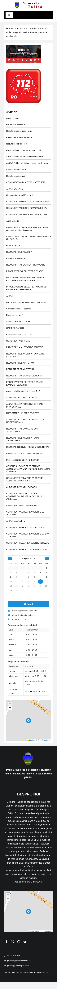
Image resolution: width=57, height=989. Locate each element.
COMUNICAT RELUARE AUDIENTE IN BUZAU (27, 543)
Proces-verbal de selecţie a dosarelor (22, 460)
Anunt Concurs (12, 221)
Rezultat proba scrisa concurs (19, 131)
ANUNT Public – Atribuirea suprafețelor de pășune (28, 163)
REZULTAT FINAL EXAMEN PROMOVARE (25, 265)
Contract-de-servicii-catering (18, 309)
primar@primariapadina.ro (24, 615)
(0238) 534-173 (19, 619)
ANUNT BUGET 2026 (16, 169)
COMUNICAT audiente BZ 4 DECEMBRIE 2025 (27, 201)
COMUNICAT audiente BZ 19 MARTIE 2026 (25, 182)
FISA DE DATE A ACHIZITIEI (19, 334)
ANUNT (9, 296)
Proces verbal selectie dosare (19, 137)
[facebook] (6, 941)
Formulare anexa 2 (14, 315)
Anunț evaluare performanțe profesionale (24, 150)
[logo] (28, 2)
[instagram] (18, 941)
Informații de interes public (29, 28)
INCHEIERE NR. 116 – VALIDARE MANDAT (26, 302)
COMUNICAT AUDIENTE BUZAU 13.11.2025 (26, 208)
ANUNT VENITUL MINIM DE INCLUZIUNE (25, 453)
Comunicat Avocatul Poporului (19, 195)
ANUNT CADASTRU (15, 521)
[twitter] (12, 941)
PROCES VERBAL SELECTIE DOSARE (24, 271)
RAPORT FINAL (13, 245)
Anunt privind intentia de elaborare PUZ (23, 391)
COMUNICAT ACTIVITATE (18, 341)
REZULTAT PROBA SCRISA (19, 252)
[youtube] (24, 941)
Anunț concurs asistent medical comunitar (24, 156)
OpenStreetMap (44, 740)
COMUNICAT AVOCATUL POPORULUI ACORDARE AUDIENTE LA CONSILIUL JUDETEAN (24, 496)
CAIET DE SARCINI (15, 328)
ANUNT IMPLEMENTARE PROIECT (22, 505)
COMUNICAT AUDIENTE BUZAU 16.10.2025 (26, 214)
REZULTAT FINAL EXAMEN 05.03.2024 (24, 376)
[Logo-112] (23, 69)
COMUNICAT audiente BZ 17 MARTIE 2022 (25, 527)
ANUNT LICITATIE (14, 189)
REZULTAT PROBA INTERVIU (20, 363)
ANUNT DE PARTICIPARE (18, 321)
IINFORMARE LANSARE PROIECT (22, 413)
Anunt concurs (12, 118)
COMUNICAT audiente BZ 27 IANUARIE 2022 (26, 549)
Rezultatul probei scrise (16, 144)
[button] (28, 720)
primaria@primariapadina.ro (24, 611)
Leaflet (32, 740)
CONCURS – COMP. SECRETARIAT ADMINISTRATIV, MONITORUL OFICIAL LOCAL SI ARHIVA (28, 469)
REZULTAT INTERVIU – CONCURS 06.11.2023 (27, 447)
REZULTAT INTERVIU (16, 124)
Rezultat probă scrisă (15, 176)
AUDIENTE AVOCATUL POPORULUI (23, 397)
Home (9, 28)
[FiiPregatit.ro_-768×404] (23, 46)
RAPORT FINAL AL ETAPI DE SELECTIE (24, 347)
